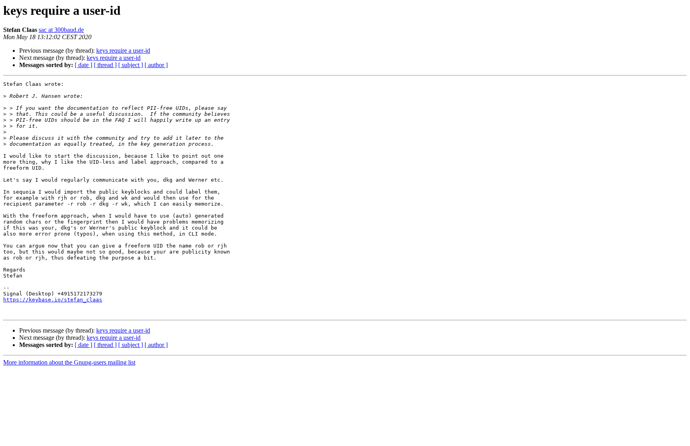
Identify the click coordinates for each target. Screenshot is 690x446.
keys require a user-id (123, 50)
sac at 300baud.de (61, 29)
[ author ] (156, 64)
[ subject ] (130, 64)
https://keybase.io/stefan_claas (52, 300)
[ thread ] (105, 64)
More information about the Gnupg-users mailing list (69, 362)
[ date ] (83, 64)
